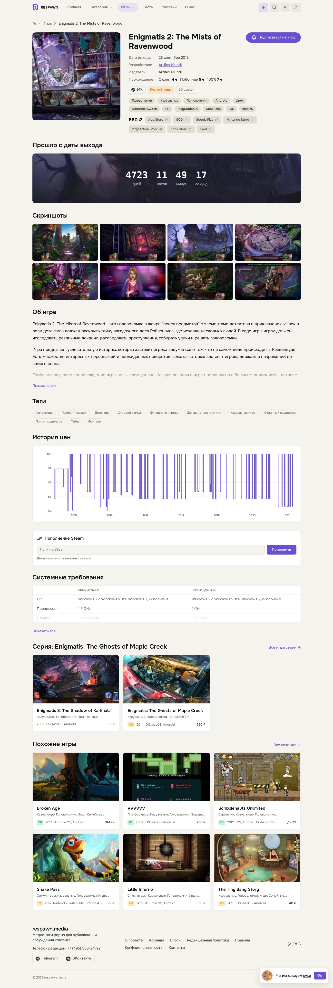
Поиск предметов (49, 421)
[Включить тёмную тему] (285, 7)
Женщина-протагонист (204, 413)
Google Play (205, 120)
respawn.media (50, 928)
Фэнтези (94, 421)
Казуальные (169, 101)
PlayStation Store (145, 129)
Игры (47, 23)
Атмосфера (44, 413)
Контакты (177, 947)
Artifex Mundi (170, 65)
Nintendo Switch (144, 109)
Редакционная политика (208, 940)
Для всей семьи (129, 413)
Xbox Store (179, 129)
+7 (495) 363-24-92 (83, 948)
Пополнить (281, 549)
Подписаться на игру (276, 37)
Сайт (203, 129)
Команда (156, 940)
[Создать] (263, 7)
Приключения (196, 101)
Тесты (148, 7)
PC (167, 109)
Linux (240, 101)
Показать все (44, 386)
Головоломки (142, 101)
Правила (242, 940)
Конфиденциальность (143, 947)
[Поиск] (274, 7)
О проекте (134, 940)
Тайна (75, 421)
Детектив (102, 413)
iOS (231, 109)
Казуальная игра (242, 413)
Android (221, 101)
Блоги (175, 940)
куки (307, 975)
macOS (247, 109)
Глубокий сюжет (73, 413)
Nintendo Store (237, 120)
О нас (190, 7)
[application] (166, 484)
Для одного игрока (164, 413)
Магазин (169, 7)
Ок (319, 975)
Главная (74, 7)
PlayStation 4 (188, 109)
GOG (179, 120)
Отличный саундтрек (280, 413)
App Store (155, 120)
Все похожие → (287, 745)
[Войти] (296, 7)
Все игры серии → (285, 647)
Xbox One (213, 109)
